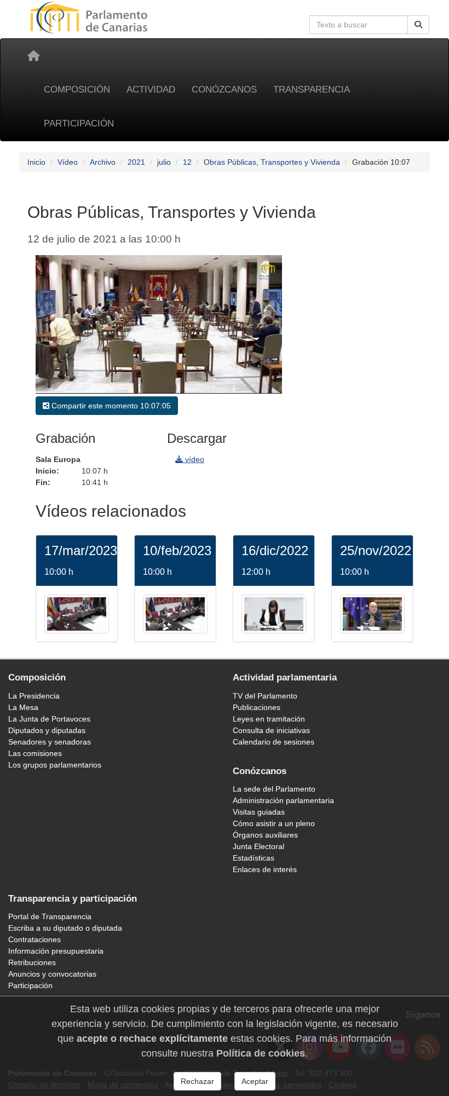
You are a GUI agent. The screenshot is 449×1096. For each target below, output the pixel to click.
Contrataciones (34, 939)
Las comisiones (35, 753)
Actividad (150, 89)
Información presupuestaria (55, 951)
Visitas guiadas (259, 811)
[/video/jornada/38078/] (273, 613)
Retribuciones (32, 962)
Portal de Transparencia (49, 916)
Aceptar (254, 1081)
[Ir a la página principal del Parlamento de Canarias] (90, 17)
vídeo (193, 459)
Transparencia (311, 89)
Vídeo (67, 162)
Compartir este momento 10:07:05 (110, 405)
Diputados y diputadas (46, 730)
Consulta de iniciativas (271, 730)
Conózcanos (224, 89)
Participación (79, 123)
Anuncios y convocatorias (52, 974)
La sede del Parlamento (274, 788)
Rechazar (197, 1081)
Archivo (103, 162)
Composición (77, 89)
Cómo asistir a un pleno (274, 823)
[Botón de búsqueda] (418, 24)
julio (164, 162)
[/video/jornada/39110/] (76, 613)
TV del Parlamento (265, 695)
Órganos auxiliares (265, 834)
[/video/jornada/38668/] (175, 613)
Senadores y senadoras (49, 741)
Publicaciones (256, 707)
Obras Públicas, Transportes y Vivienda (272, 162)
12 (187, 162)
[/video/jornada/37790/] (372, 613)
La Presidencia (34, 695)
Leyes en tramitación (269, 718)
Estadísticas (253, 857)
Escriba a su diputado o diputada (65, 928)
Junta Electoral (258, 846)
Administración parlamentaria (283, 800)
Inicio (36, 162)
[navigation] (355, 370)
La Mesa (23, 707)
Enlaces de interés (265, 869)
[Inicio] (33, 56)
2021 (136, 162)
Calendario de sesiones (273, 741)
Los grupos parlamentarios (54, 764)
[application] (159, 324)
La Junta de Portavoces (49, 718)
